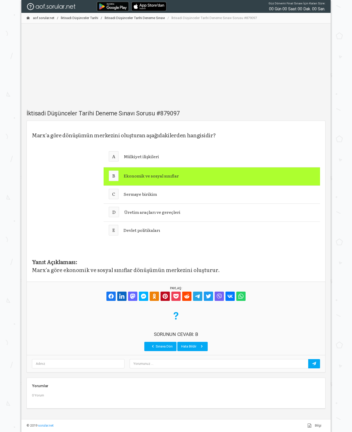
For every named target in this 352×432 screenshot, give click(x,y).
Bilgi (317, 425)
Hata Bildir (189, 346)
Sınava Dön (164, 346)
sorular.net (46, 425)
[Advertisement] (176, 64)
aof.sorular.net (43, 18)
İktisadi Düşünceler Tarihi (79, 18)
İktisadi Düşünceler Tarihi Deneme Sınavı (135, 18)
